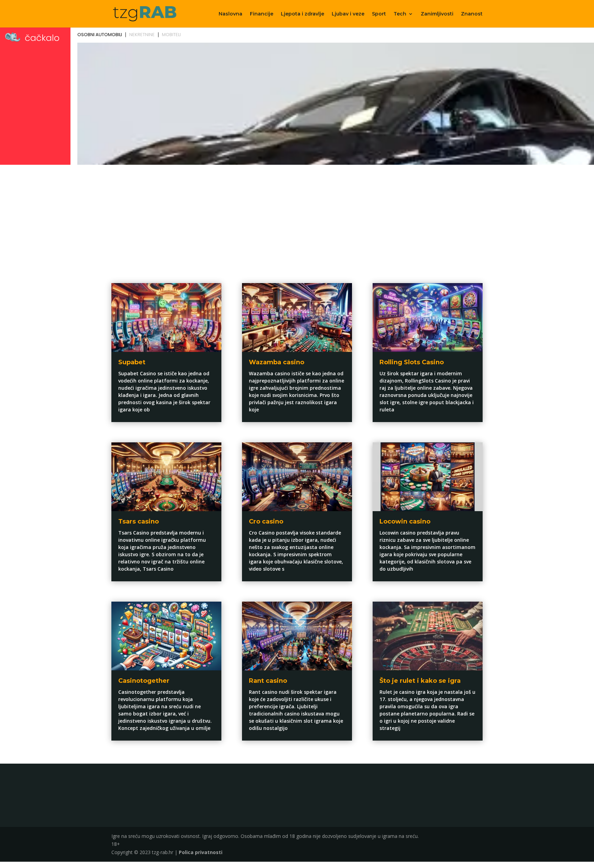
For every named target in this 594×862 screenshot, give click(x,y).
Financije (261, 14)
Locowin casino (405, 521)
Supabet (131, 362)
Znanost (472, 14)
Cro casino (266, 521)
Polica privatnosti (200, 852)
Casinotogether (143, 681)
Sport (379, 14)
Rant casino (268, 681)
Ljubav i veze (348, 14)
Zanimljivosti (437, 14)
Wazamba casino (276, 362)
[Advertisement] (297, 219)
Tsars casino (138, 521)
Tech (400, 14)
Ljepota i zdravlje (302, 14)
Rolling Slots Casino (412, 362)
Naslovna (230, 14)
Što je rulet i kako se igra (420, 681)
